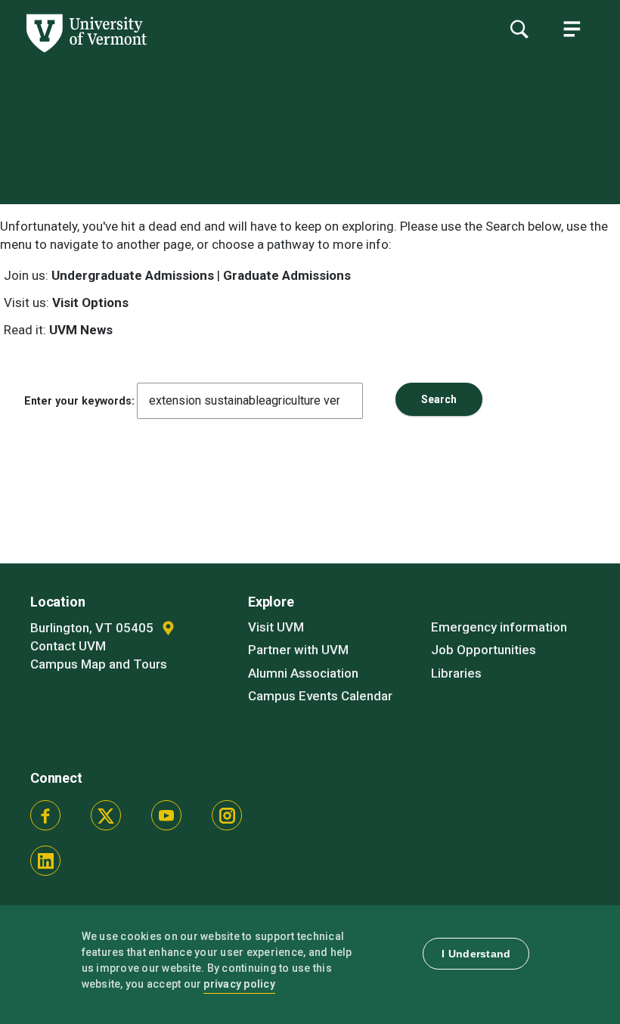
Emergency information (499, 627)
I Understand (476, 954)
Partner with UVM (298, 649)
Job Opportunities (483, 649)
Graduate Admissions (287, 275)
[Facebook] (45, 815)
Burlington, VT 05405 (93, 627)
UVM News (81, 329)
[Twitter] (106, 815)
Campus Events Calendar (320, 695)
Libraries (456, 673)
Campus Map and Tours (98, 664)
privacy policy (239, 984)
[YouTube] (166, 815)
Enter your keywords (78, 401)
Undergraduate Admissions (132, 275)
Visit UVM (276, 627)
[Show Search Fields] (519, 29)
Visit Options (90, 302)
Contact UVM (68, 645)
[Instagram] (227, 815)
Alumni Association (303, 673)
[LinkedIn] (45, 861)
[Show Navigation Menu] (571, 29)
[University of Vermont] (85, 52)
